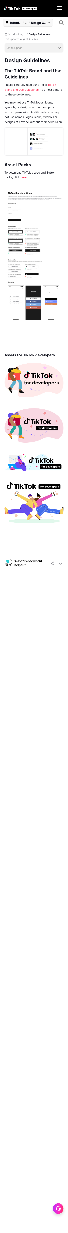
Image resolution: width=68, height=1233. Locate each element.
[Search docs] (61, 23)
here (24, 177)
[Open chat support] (58, 1208)
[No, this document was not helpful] (60, 563)
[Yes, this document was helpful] (53, 563)
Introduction (15, 34)
